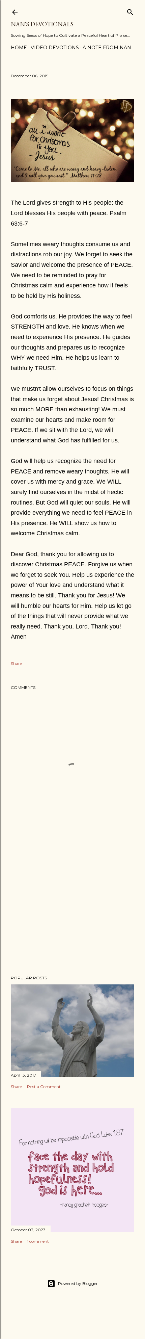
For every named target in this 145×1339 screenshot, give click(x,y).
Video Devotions (55, 48)
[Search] (130, 10)
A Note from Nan (107, 48)
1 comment (38, 1241)
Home (19, 48)
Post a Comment (44, 1086)
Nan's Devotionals (42, 24)
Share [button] (16, 663)
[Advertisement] (72, 911)
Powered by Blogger (78, 1283)
